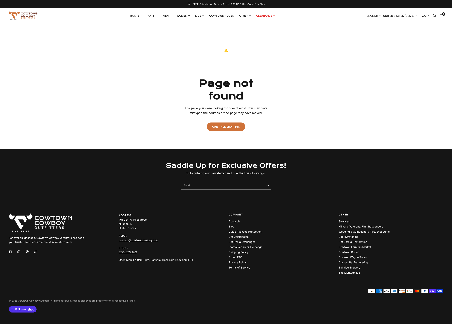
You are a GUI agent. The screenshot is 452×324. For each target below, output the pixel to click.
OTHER (343, 214)
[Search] (434, 16)
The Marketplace (349, 272)
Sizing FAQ (235, 257)
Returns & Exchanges (242, 242)
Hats (151, 15)
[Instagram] (21, 252)
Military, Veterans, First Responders (361, 226)
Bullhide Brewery (349, 267)
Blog (231, 226)
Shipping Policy (238, 252)
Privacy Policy (237, 262)
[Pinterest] (30, 252)
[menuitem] (136, 16)
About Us (234, 221)
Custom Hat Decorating (353, 262)
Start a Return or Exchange (245, 247)
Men (166, 15)
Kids (198, 15)
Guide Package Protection (245, 231)
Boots (134, 15)
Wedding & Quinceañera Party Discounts (364, 231)
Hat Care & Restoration (353, 242)
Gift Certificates (239, 236)
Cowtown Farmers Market (355, 247)
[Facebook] (13, 252)
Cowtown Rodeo (221, 15)
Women (182, 15)
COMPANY (236, 214)
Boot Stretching (348, 236)
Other (243, 15)
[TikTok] (38, 252)
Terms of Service (239, 267)
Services (344, 221)
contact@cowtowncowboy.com (138, 240)
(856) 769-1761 (128, 252)
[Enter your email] (267, 185)
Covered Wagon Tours (353, 257)
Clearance (264, 15)
